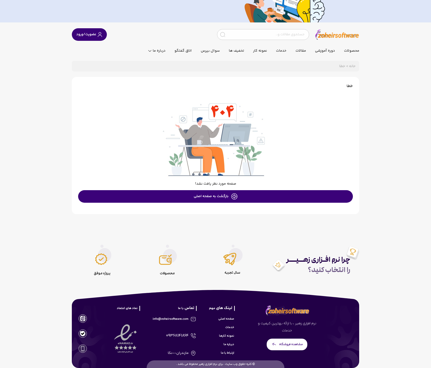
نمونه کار (260, 51)
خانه (352, 66)
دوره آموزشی (325, 51)
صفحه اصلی (226, 318)
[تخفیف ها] (215, 11)
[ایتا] (83, 318)
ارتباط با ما (227, 353)
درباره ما (159, 51)
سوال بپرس (210, 51)
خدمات (281, 51)
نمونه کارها (226, 335)
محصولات (351, 51)
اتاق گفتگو (183, 51)
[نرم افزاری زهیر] (337, 34)
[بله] (83, 333)
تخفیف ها (236, 51)
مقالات (300, 51)
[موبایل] (83, 348)
